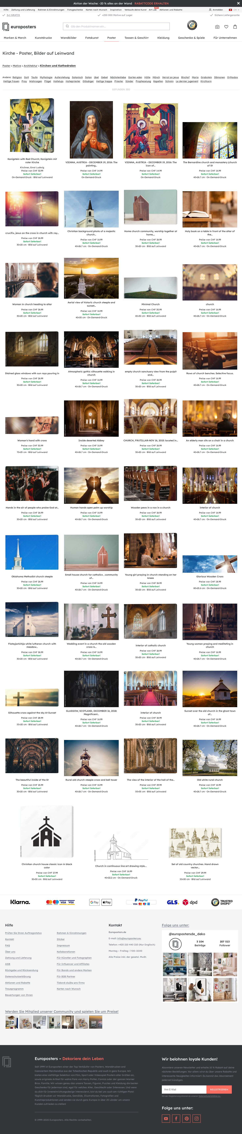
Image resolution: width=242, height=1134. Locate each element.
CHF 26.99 (32, 238)
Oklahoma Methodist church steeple (32, 576)
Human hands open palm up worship (91, 507)
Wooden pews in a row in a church (150, 507)
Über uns (10, 951)
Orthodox (232, 77)
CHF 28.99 (32, 718)
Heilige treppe (104, 81)
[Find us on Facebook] (176, 1118)
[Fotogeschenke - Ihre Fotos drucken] (217, 27)
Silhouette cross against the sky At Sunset (32, 712)
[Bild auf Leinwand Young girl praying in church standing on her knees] (150, 551)
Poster (111, 37)
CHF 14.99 (91, 170)
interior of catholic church (151, 645)
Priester (118, 81)
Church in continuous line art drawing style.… (121, 866)
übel (96, 77)
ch (235, 9)
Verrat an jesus (170, 77)
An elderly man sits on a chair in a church (210, 440)
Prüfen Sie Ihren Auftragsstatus (23, 932)
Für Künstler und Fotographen (74, 957)
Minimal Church (151, 304)
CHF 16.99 (210, 170)
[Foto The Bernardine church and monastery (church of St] (210, 140)
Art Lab (153, 9)
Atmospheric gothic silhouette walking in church (91, 373)
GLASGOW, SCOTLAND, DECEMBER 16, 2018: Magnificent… (91, 712)
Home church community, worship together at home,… (150, 233)
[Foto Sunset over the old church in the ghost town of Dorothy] (210, 689)
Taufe (34, 77)
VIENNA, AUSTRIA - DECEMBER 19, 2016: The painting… (91, 164)
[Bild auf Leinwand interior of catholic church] (150, 622)
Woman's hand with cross (32, 440)
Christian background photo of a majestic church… (91, 233)
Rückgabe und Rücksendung (21, 970)
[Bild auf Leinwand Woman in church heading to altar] (32, 281)
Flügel (47, 81)
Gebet (104, 77)
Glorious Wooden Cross (209, 576)
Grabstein (206, 77)
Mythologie (46, 77)
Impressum (63, 945)
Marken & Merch (15, 37)
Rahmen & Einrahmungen (51, 9)
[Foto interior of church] (210, 486)
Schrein (169, 81)
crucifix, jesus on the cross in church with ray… (32, 233)
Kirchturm (206, 81)
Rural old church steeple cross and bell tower (91, 779)
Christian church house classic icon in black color (47, 866)
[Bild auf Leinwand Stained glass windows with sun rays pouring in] (32, 350)
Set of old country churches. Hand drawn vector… (195, 866)
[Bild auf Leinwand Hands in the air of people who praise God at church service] (32, 484)
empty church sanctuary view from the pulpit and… (150, 373)
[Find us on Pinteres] (186, 1118)
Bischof (185, 77)
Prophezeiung (143, 81)
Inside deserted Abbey (91, 440)
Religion (17, 77)
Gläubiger (88, 81)
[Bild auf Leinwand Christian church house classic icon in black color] (47, 833)
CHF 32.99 (32, 170)
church (210, 304)
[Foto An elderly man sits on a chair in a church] (210, 418)
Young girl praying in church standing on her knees (150, 576)
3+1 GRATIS (13, 15)
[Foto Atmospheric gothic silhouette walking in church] (91, 349)
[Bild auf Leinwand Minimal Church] (150, 288)
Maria (195, 77)
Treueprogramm (14, 988)
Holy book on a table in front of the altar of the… (210, 233)
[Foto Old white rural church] (210, 758)
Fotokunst (91, 37)
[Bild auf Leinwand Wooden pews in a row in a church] (150, 484)
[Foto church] (210, 282)
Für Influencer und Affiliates (73, 964)
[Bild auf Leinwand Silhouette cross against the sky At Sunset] (32, 698)
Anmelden (218, 9)
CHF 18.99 (210, 581)
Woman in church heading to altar (32, 304)
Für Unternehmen (225, 37)
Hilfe (6, 9)
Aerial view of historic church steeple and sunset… (91, 304)
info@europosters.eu (129, 938)
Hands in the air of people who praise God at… (32, 507)
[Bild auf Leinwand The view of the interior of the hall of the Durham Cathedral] (150, 757)
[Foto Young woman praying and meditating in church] (210, 622)
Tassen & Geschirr (137, 37)
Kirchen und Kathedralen (58, 65)
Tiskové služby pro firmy (71, 982)
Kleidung (163, 37)
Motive (17, 65)
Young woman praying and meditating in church (210, 645)
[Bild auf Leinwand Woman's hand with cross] (32, 426)
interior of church (210, 507)
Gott (26, 77)
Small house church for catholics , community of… (91, 576)
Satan (88, 77)
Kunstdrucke (43, 37)
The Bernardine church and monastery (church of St (210, 164)
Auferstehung (62, 77)
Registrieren (219, 1089)
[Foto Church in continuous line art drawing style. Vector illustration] (121, 847)
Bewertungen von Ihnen (19, 995)
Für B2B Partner (66, 976)
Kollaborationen (66, 951)
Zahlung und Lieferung (23, 9)
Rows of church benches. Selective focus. (209, 373)
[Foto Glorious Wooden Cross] (210, 564)
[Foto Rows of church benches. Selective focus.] (210, 350)
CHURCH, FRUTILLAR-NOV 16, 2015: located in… (150, 440)
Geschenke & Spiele (191, 37)
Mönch (156, 77)
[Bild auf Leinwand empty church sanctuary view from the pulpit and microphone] (150, 348)
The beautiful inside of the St (32, 779)
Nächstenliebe (118, 77)
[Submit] (67, 26)
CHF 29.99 (151, 785)
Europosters (24, 27)
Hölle (147, 77)
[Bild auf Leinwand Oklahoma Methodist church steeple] (32, 553)
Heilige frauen (11, 81)
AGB (7, 964)
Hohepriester (73, 81)
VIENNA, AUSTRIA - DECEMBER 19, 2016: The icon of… (151, 164)
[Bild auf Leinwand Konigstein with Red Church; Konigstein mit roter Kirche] (32, 126)
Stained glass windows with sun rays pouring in (32, 373)
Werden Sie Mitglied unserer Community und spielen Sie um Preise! (62, 1011)
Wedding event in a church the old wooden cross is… (91, 645)
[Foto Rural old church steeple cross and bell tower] (91, 758)
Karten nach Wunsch (96, 9)
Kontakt (9, 939)
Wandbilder (69, 37)
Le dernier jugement (187, 81)
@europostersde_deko (187, 934)
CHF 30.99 (151, 309)
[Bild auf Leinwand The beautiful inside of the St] (32, 757)
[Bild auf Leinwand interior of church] (150, 689)
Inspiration (116, 9)
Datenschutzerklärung (18, 976)
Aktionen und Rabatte (171, 9)
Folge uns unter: (175, 925)
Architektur (30, 65)
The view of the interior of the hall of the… (151, 779)
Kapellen (158, 81)
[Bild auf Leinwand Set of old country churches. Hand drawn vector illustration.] (195, 844)
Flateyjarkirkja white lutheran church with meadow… (32, 645)
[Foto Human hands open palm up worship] (91, 486)
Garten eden (135, 77)
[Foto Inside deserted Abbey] (91, 418)
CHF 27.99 (47, 872)
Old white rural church (210, 779)
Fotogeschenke (75, 9)
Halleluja (58, 81)
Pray (24, 81)
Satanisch (77, 77)
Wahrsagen (35, 81)
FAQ (7, 945)
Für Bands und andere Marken (74, 970)
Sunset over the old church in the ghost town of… (210, 712)
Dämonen (219, 77)
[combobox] (116, 26)
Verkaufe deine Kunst (136, 9)
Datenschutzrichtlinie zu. (210, 1096)
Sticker (61, 939)
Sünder (129, 81)
